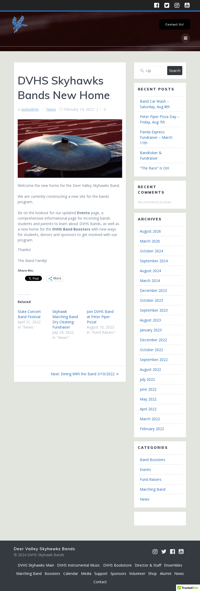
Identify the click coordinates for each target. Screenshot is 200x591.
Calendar (70, 573)
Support (101, 573)
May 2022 (148, 399)
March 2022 (150, 418)
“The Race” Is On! (154, 168)
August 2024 (150, 270)
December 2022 (153, 339)
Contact (100, 581)
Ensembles (173, 565)
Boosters (52, 573)
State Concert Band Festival (29, 314)
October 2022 (151, 349)
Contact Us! (174, 24)
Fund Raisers (150, 479)
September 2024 (154, 260)
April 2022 (148, 408)
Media (86, 573)
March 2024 (150, 280)
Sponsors (118, 573)
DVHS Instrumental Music (78, 565)
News (51, 109)
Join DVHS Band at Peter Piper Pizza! (100, 316)
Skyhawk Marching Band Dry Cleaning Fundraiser (65, 319)
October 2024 (151, 250)
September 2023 (154, 310)
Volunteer (137, 573)
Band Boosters (152, 459)
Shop (152, 573)
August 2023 (150, 320)
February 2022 (152, 428)
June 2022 (148, 389)
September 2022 (154, 359)
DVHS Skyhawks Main (36, 565)
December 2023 (153, 290)
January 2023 (151, 329)
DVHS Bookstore (117, 565)
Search (174, 70)
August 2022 (150, 369)
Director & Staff (148, 565)
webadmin (30, 109)
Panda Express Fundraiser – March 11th (156, 137)
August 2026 (150, 231)
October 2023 (151, 300)
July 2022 (147, 379)
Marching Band (152, 489)
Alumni (165, 573)
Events (145, 469)
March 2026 (150, 241)
